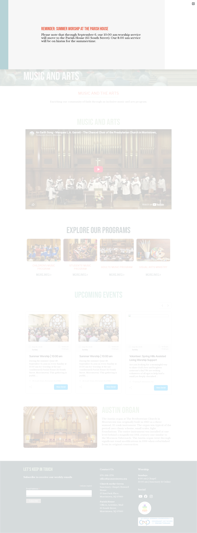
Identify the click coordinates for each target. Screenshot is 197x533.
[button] (193, 4)
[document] (98, 266)
